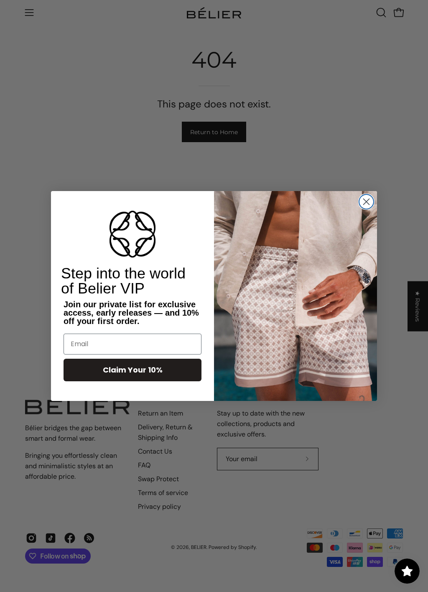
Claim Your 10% (133, 370)
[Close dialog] (366, 201)
